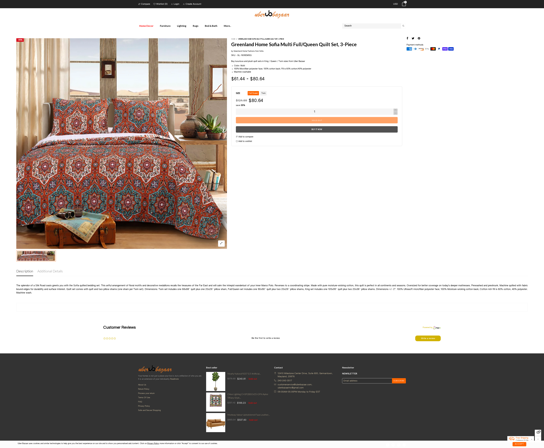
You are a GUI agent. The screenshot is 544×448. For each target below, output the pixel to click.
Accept (519, 444)
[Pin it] (419, 38)
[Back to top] (538, 439)
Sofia (261, 51)
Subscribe (399, 381)
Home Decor (146, 25)
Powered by (427, 327)
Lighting (181, 25)
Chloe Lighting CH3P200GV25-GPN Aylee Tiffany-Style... (247, 396)
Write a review (428, 338)
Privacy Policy (144, 406)
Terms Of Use (144, 398)
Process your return (146, 393)
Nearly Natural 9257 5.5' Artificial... (244, 373)
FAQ (140, 402)
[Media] (221, 243)
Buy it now (317, 129)
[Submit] (403, 26)
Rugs (195, 25)
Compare (145, 4)
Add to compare (245, 137)
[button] (395, 113)
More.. (227, 25)
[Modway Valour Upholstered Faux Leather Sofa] (215, 422)
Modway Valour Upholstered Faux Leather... (248, 414)
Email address (350, 381)
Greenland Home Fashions (244, 51)
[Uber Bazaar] (272, 14)
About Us (142, 385)
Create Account (193, 4)
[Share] (407, 38)
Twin (263, 93)
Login (176, 4)
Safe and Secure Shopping (149, 410)
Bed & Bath (211, 25)
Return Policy (143, 389)
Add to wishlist (245, 141)
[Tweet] (413, 38)
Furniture (165, 25)
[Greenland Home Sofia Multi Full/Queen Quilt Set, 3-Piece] (121, 143)
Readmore (174, 379)
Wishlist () (161, 4)
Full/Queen (253, 93)
